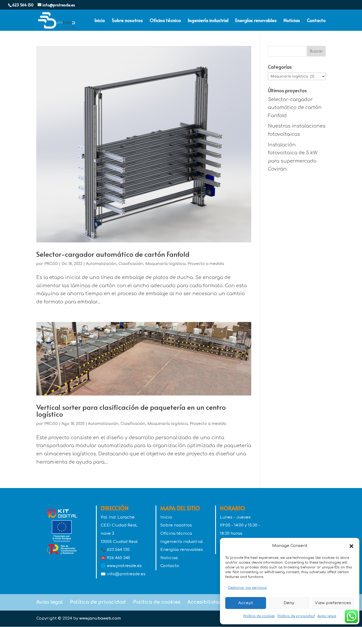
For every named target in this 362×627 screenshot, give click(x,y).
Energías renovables (256, 20)
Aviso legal (326, 616)
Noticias (292, 20)
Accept (245, 603)
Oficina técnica (165, 20)
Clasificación (130, 264)
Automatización (101, 264)
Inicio (99, 20)
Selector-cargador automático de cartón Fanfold (112, 254)
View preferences (333, 603)
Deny (289, 603)
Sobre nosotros (127, 20)
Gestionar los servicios (247, 588)
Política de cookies (259, 616)
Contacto (316, 20)
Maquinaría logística (165, 264)
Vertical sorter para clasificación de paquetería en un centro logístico (131, 410)
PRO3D (51, 264)
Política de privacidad (296, 616)
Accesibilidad (204, 602)
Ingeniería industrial (208, 20)
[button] (351, 546)
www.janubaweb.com (100, 618)
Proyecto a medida (206, 264)
